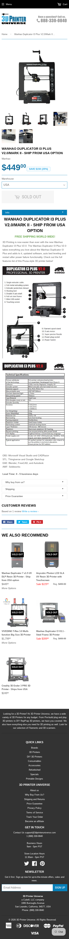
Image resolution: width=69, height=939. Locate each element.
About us (34, 790)
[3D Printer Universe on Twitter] (26, 864)
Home (4, 34)
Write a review (29, 511)
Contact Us (18, 832)
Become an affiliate (34, 821)
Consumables (34, 761)
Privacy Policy (34, 808)
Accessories (34, 765)
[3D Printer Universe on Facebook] (34, 864)
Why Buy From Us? (34, 794)
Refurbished (34, 770)
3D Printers (34, 752)
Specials (34, 774)
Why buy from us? (34, 482)
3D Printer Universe (25, 919)
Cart (64, 4)
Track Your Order (34, 817)
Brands (34, 748)
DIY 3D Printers (34, 756)
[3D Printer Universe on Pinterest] (42, 864)
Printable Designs (34, 778)
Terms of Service (34, 812)
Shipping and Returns (34, 799)
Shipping (34, 489)
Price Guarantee (34, 496)
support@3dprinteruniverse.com (40, 832)
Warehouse (8, 178)
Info (34, 212)
